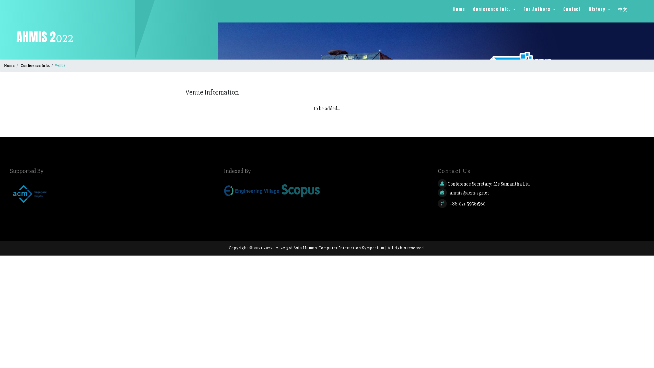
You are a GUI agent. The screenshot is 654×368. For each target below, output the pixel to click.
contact (572, 9)
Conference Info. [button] (492, 9)
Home (460, 9)
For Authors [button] (537, 9)
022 (45, 37)
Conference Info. (35, 65)
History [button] (598, 9)
